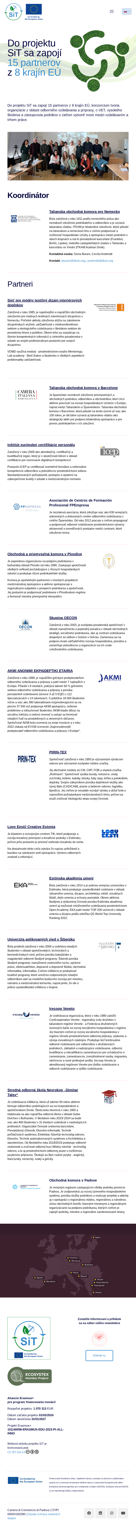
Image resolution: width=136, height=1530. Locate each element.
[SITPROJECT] (24, 11)
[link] (26, 218)
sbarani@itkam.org (73, 260)
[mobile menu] (112, 11)
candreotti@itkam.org (99, 260)
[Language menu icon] (127, 11)
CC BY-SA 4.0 (16, 1452)
